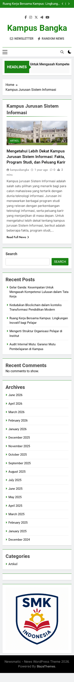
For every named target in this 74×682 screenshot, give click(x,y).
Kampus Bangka (37, 28)
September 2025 (19, 463)
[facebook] (25, 17)
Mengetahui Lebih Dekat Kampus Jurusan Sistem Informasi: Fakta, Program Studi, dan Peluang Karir (36, 157)
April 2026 (15, 404)
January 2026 (17, 429)
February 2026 (18, 420)
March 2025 (16, 514)
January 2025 (17, 531)
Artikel (14, 141)
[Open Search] (62, 52)
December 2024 (19, 539)
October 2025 (17, 454)
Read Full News (16, 237)
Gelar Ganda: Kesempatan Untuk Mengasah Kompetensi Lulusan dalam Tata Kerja (38, 292)
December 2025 (19, 437)
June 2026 (15, 395)
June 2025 (15, 489)
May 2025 (15, 497)
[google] (41, 17)
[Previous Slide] (62, 4)
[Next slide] (69, 4)
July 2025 (14, 480)
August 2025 (16, 471)
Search (11, 254)
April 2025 (15, 506)
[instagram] (30, 17)
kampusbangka (19, 170)
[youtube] (47, 17)
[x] (36, 17)
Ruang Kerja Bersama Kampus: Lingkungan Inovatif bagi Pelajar (32, 4)
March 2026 (16, 412)
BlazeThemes (46, 666)
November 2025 (19, 446)
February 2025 (18, 522)
